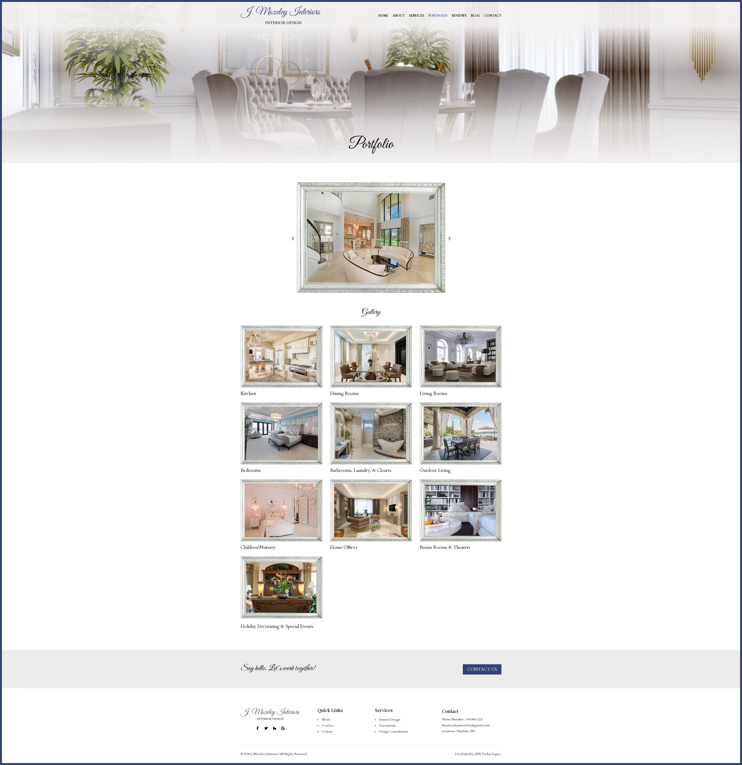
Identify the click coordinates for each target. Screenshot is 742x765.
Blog (475, 16)
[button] (293, 238)
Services (416, 16)
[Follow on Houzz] (274, 728)
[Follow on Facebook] (257, 728)
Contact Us (482, 669)
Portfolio (438, 16)
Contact (492, 16)
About (399, 16)
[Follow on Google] (283, 728)
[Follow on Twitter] (266, 728)
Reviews (459, 16)
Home (383, 16)
